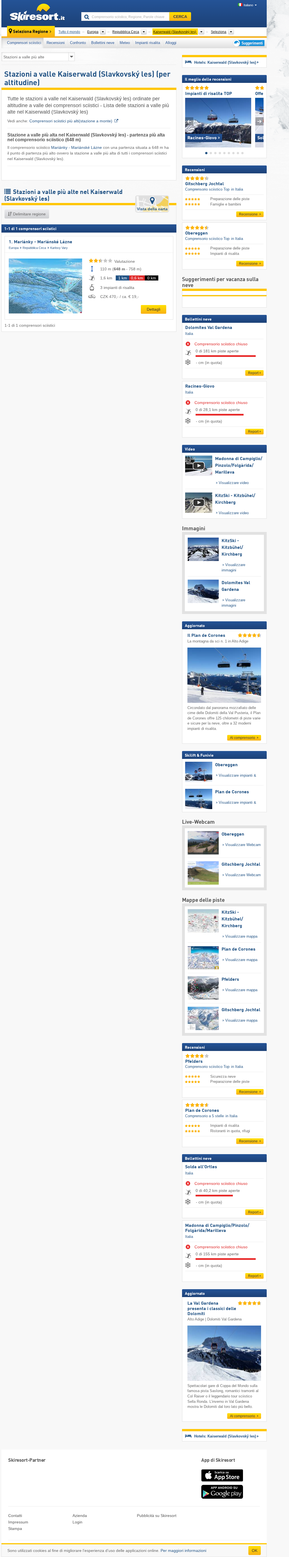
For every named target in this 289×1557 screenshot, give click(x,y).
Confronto (78, 43)
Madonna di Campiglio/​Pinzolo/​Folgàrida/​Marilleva (217, 1228)
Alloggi (170, 43)
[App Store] (222, 1482)
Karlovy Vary (59, 247)
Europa (14, 247)
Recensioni (56, 43)
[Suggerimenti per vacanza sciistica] (248, 43)
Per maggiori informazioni (183, 1550)
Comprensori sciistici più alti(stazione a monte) (70, 121)
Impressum (18, 1522)
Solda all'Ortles (201, 1167)
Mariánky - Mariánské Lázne (76, 147)
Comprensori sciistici (24, 43)
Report (253, 373)
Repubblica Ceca (34, 247)
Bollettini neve (102, 43)
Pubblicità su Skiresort (156, 1515)
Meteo (125, 43)
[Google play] (222, 1497)
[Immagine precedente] (189, 121)
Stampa (15, 1528)
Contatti (15, 1515)
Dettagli (153, 309)
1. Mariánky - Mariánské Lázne (40, 242)
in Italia (237, 189)
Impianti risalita (147, 43)
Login (77, 1522)
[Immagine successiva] (259, 121)
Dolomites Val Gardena (208, 328)
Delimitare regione (29, 214)
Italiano (248, 5)
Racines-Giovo (199, 386)
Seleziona (218, 32)
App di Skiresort (218, 1460)
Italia (189, 334)
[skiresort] (39, 13)
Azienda (80, 1515)
